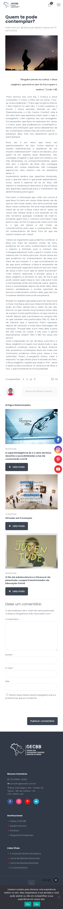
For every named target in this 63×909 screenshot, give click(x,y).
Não (37, 904)
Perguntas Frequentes (21, 835)
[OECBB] (11, 5)
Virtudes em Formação (18, 518)
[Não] (59, 897)
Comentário (12, 619)
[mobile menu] (58, 5)
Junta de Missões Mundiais (24, 863)
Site (7, 681)
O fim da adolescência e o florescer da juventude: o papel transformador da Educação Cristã (27, 580)
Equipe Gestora (18, 825)
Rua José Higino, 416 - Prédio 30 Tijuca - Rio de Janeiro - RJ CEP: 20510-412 (25, 791)
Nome (9, 654)
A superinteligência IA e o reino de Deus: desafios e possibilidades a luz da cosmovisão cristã (28, 456)
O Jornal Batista (18, 867)
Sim (28, 904)
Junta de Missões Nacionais (25, 858)
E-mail (9, 668)
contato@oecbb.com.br (23, 783)
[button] (56, 880)
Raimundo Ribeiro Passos (36, 27)
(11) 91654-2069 (18, 779)
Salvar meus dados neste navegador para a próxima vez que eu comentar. (30, 696)
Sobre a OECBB (18, 821)
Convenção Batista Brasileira (25, 853)
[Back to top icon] (31, 883)
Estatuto (14, 830)
